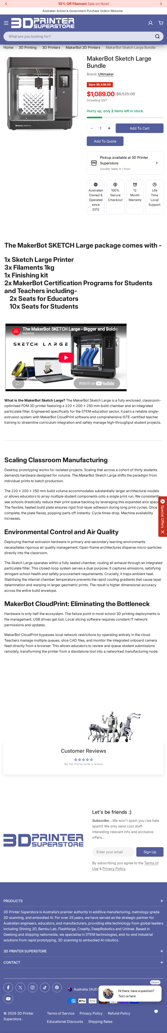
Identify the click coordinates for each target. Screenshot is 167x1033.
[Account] (150, 23)
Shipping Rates (100, 1021)
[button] (6, 3)
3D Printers (51, 47)
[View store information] (157, 163)
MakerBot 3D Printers (83, 47)
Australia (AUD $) (88, 989)
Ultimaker (106, 74)
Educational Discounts (65, 1021)
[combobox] (83, 36)
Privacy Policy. (114, 868)
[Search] (157, 36)
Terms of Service (60, 1013)
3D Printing (28, 47)
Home (8, 47)
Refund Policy (119, 1013)
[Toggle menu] (6, 23)
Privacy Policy (91, 1013)
